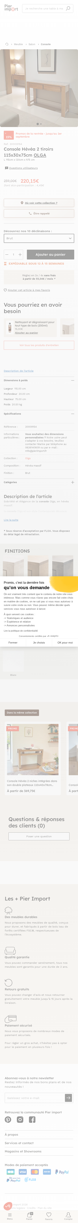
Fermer (13, 642)
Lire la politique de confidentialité (21, 631)
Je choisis (39, 642)
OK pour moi (65, 642)
